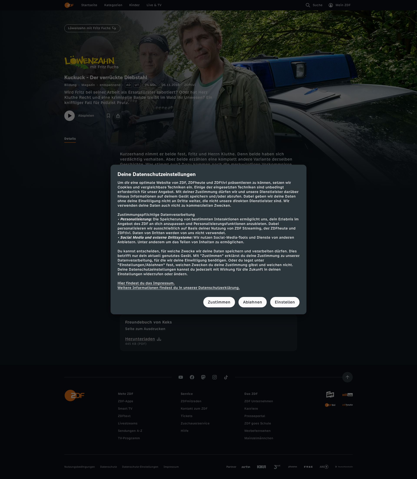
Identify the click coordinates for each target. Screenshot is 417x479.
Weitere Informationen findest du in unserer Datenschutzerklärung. (178, 288)
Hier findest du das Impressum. (146, 283)
